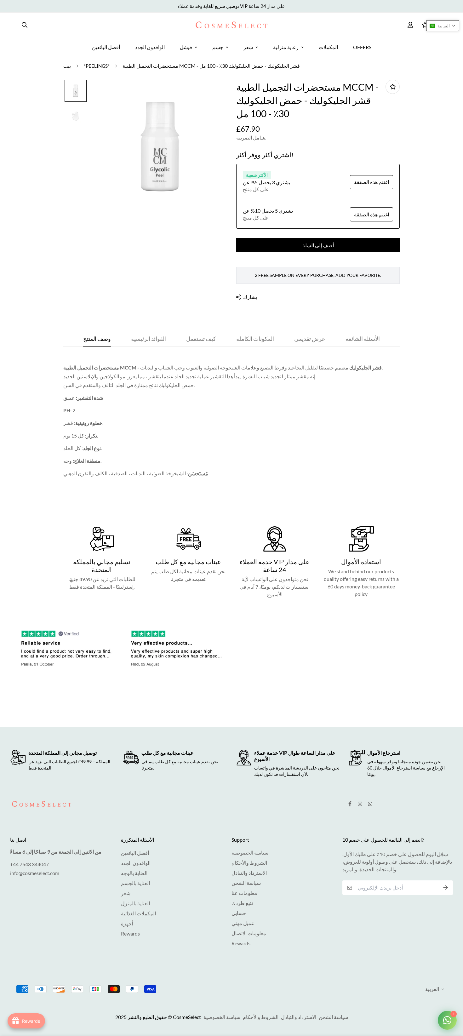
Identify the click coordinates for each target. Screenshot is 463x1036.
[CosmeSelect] (231, 25)
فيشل (186, 47)
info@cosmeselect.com (34, 873)
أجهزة (127, 923)
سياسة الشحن (246, 883)
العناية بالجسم (135, 883)
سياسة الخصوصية (250, 853)
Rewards (130, 933)
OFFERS (362, 47)
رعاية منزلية (286, 47)
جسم (217, 47)
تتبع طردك (242, 903)
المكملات (328, 47)
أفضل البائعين (106, 47)
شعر (248, 47)
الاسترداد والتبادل (249, 873)
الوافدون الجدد (150, 47)
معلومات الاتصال (249, 933)
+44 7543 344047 (29, 864)
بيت (67, 66)
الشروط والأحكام (249, 863)
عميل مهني (243, 923)
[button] (442, 25)
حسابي (239, 913)
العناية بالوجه (134, 873)
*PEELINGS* (97, 66)
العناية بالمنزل (135, 903)
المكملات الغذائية (138, 913)
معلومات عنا (244, 893)
